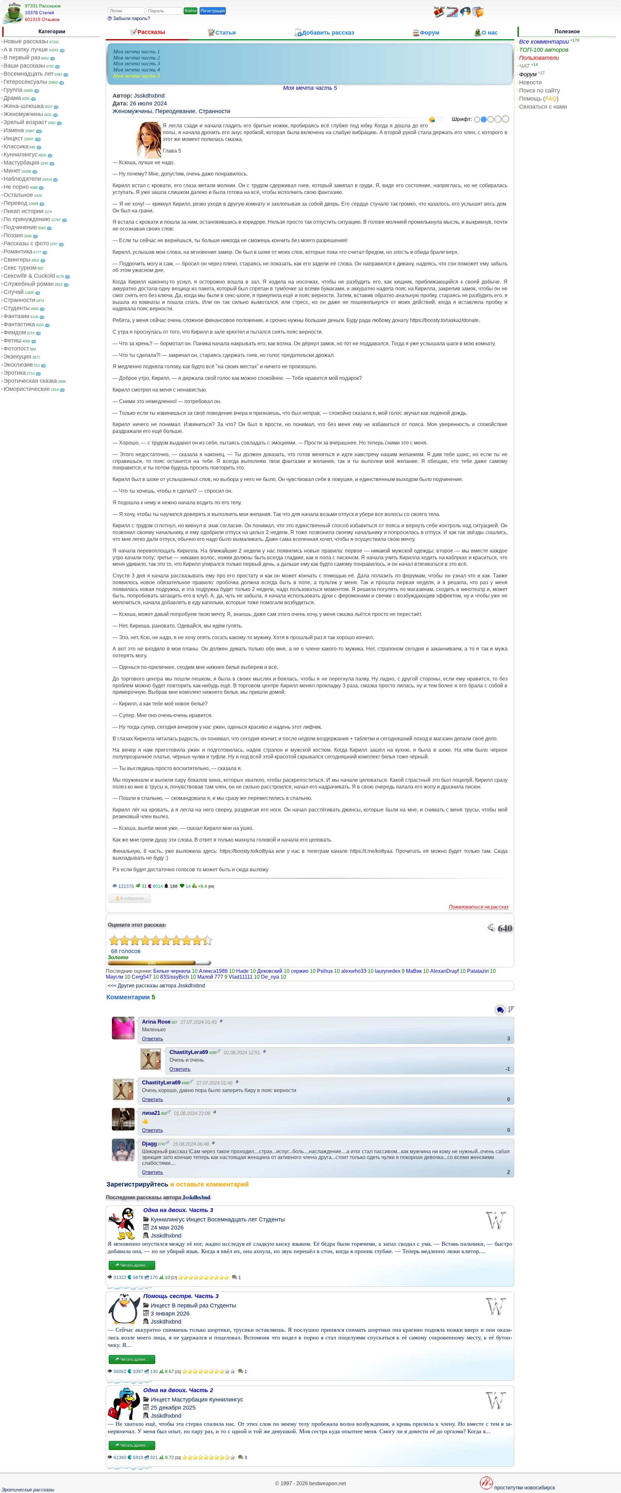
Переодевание (175, 111)
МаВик (414, 971)
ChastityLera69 (188, 1052)
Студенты (17, 308)
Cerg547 (142, 977)
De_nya (270, 977)
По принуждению (27, 219)
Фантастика (19, 324)
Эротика (15, 373)
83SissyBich (174, 977)
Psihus (325, 971)
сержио (300, 971)
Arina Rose (156, 1022)
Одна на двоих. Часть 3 (178, 1210)
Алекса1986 (213, 971)
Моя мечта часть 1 (136, 51)
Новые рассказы (26, 41)
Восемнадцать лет (28, 73)
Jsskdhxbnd (149, 95)
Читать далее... (133, 1265)
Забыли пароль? (131, 18)
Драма (12, 98)
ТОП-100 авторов (543, 50)
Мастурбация (21, 162)
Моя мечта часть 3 (136, 63)
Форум (528, 74)
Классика (16, 146)
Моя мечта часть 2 (136, 58)
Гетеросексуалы (25, 82)
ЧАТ (524, 66)
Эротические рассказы (28, 1489)
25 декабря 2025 (173, 1407)
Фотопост (16, 348)
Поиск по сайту (539, 90)
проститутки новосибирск (524, 1487)
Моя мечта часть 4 (136, 70)
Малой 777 (210, 977)
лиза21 (151, 1113)
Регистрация (213, 10)
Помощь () (539, 98)
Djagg (149, 1144)
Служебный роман (29, 284)
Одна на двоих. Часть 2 (178, 1390)
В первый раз (22, 57)
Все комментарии (544, 41)
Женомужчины (23, 114)
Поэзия (13, 235)
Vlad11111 (241, 977)
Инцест (13, 138)
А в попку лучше (26, 49)
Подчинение (20, 227)
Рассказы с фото (26, 243)
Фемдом (15, 332)
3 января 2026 (170, 1313)
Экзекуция (17, 356)
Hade (242, 971)
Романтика (18, 251)
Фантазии (16, 316)
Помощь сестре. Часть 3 (181, 1296)
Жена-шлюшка (24, 106)
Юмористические (27, 389)
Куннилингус (21, 154)
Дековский (269, 971)
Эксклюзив (18, 364)
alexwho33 (353, 971)
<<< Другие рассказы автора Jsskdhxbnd (156, 985)
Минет (12, 170)
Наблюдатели (22, 179)
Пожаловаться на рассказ (478, 906)
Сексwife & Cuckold (29, 276)
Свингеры (17, 259)
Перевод (15, 203)
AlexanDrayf (444, 971)
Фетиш (12, 340)
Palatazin (478, 971)
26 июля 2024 (148, 103)
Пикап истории (23, 211)
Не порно (16, 187)
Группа (13, 90)
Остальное (18, 195)
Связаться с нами (543, 106)
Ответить (152, 1038)
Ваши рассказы (24, 65)
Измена (14, 130)
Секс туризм (20, 267)
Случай (14, 292)
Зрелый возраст (25, 122)
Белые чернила (172, 971)
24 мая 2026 (167, 1227)
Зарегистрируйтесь (137, 1184)
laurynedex (387, 971)
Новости (530, 82)
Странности (19, 300)
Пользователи (539, 58)
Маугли (114, 977)
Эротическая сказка (30, 381)
